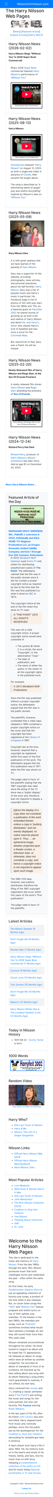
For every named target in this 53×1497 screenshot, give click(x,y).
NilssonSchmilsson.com (32, 4)
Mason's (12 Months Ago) (24, 1002)
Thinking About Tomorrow (28, 1219)
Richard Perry (18, 454)
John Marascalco (23, 1199)
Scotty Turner (36, 1039)
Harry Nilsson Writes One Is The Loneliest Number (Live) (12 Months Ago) (25, 1012)
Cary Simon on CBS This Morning (26, 1107)
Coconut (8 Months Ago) (23, 970)
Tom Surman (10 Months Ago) (26, 984)
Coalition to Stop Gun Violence (25, 1434)
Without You (18, 77)
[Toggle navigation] (6, 4)
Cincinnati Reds (19, 335)
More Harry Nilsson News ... (21, 484)
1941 (16, 1223)
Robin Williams (16, 1408)
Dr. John (18, 1226)
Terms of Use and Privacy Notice (26, 1493)
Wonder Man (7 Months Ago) (25, 949)
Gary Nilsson (29, 267)
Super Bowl (30, 67)
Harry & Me (20, 1128)
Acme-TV (32, 561)
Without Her (27, 1306)
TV (10, 1391)
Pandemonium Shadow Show (24, 1289)
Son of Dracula (22, 394)
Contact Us (26, 1489)
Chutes (27, 174)
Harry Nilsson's (19, 457)
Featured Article (30, 31)
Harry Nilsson (18, 387)
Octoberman (17, 164)
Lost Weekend (21, 1185)
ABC (31, 593)
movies (34, 1388)
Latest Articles (19, 35)
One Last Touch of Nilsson (28, 1125)
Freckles (30, 1324)
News (17, 31)
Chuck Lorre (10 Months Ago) (26, 977)
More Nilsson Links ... (25, 1167)
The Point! (22, 1395)
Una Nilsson (20, 1216)
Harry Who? (35, 35)
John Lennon (26, 1416)
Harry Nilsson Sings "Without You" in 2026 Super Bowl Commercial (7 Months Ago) (25, 960)
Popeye (27, 1405)
